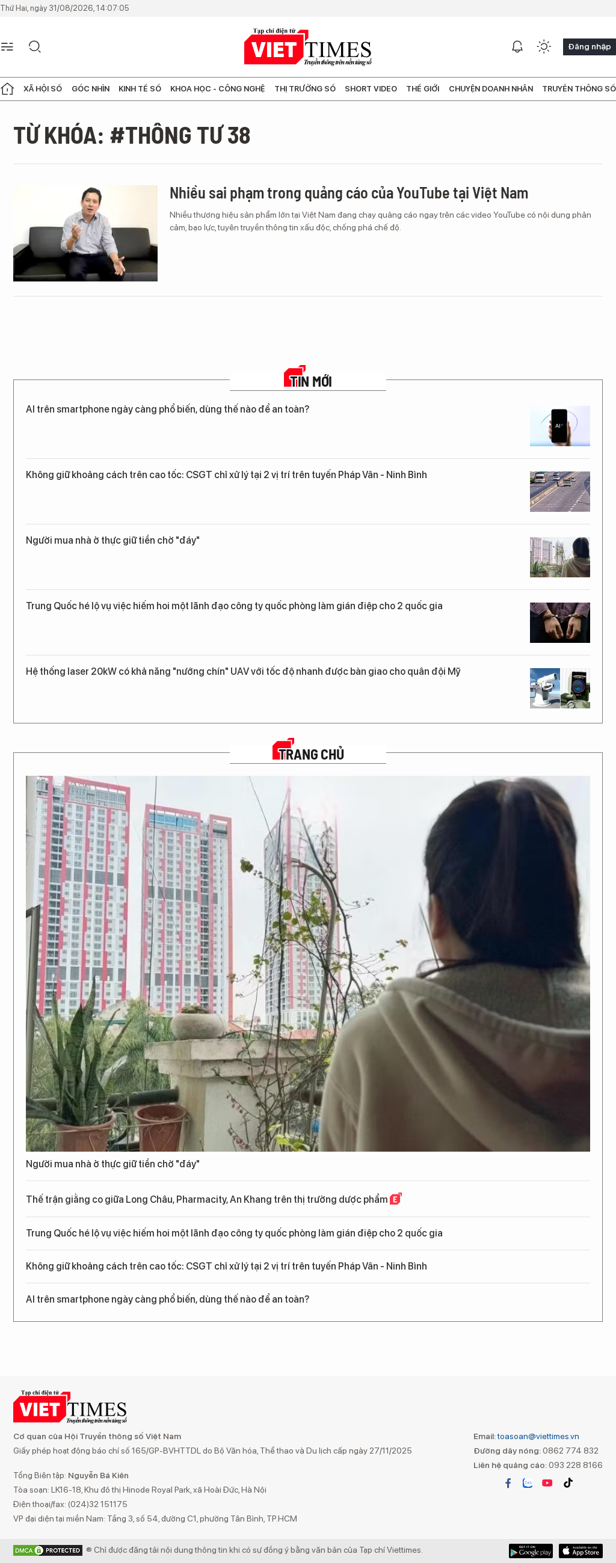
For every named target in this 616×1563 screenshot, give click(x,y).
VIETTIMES (308, 47)
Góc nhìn (90, 88)
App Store (531, 1551)
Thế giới (422, 88)
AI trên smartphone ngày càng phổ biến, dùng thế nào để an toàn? (167, 409)
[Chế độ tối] (544, 47)
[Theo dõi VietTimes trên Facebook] (508, 1483)
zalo (527, 1483)
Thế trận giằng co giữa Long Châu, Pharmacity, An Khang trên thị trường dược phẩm (208, 1199)
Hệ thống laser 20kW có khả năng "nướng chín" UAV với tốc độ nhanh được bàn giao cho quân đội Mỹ (243, 671)
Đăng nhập (589, 46)
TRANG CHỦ (311, 754)
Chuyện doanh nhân (491, 88)
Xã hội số (42, 88)
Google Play (581, 1551)
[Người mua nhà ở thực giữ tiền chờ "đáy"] (560, 557)
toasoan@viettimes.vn (537, 1436)
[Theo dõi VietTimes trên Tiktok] (567, 1483)
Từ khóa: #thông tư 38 (132, 134)
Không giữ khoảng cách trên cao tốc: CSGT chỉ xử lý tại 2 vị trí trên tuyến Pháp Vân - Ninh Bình (226, 475)
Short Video (371, 88)
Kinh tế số (140, 88)
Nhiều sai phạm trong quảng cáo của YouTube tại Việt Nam (349, 192)
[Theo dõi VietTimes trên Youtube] (547, 1483)
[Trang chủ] (7, 89)
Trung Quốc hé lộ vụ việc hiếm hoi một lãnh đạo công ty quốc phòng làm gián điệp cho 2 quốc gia (234, 606)
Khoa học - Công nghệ (217, 88)
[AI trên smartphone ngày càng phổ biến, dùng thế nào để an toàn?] (560, 426)
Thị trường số (305, 88)
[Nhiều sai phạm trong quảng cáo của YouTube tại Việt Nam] (85, 233)
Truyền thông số (579, 88)
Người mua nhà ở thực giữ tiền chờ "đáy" (113, 540)
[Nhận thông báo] (517, 47)
